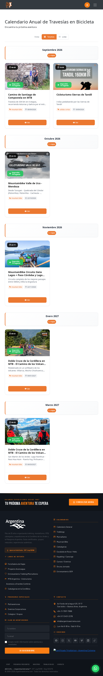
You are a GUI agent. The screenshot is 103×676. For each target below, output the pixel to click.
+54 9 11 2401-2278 (65, 616)
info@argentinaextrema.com (68, 621)
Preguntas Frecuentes (21, 664)
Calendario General (64, 527)
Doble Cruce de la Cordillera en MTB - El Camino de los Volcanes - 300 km (27, 364)
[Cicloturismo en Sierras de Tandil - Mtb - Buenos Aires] (75, 85)
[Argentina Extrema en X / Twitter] (68, 640)
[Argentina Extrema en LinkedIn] (88, 640)
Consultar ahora (85, 502)
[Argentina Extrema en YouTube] (75, 640)
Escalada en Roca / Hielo (67, 551)
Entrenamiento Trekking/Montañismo (23, 574)
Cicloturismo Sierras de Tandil (74, 94)
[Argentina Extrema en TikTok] (94, 640)
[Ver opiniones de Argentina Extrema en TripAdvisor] (74, 650)
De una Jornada (63, 566)
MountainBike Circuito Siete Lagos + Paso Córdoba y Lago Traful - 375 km (25, 275)
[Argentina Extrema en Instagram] (62, 640)
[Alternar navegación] (95, 5)
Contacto (60, 664)
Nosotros (36, 664)
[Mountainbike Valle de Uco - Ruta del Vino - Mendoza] (27, 174)
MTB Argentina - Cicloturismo (20, 579)
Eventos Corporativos (17, 609)
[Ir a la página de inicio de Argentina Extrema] (8, 5)
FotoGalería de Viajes (16, 564)
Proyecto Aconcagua (16, 569)
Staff (8, 664)
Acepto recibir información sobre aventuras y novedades (25, 643)
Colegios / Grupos (15, 614)
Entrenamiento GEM (65, 571)
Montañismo (62, 537)
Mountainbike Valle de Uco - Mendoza (25, 185)
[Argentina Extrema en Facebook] (56, 640)
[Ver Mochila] (87, 5)
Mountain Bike (62, 542)
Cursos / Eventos (64, 561)
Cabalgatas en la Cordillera (19, 589)
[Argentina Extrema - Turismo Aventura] (15, 524)
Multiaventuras (14, 604)
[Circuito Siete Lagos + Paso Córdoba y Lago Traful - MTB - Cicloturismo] (27, 255)
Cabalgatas (62, 547)
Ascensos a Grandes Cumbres (18, 584)
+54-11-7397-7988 (64, 611)
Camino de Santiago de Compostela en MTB (22, 96)
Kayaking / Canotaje (65, 556)
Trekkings (61, 532)
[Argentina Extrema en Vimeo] (81, 640)
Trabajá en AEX (48, 664)
